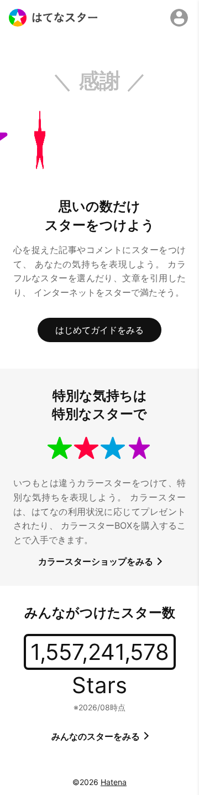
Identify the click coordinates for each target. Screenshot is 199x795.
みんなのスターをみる (96, 736)
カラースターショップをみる (96, 561)
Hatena (114, 782)
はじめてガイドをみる (99, 329)
